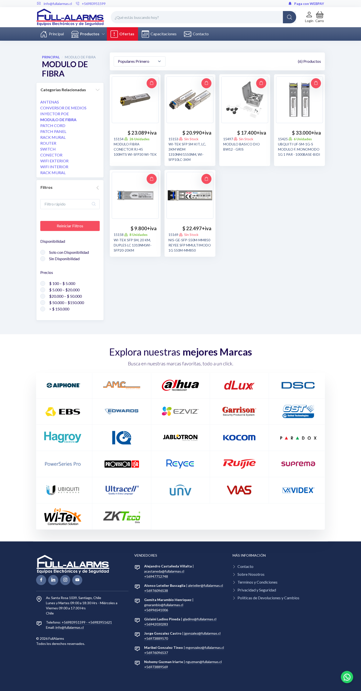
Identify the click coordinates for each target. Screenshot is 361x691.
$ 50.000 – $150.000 (66, 302)
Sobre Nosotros (250, 574)
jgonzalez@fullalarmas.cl (202, 633)
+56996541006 (156, 610)
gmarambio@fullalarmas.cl (163, 605)
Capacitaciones (163, 33)
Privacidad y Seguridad (256, 590)
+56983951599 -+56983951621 (87, 622)
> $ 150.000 (59, 309)
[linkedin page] (53, 580)
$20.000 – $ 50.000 (65, 296)
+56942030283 (156, 624)
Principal (55, 33)
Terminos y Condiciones (257, 582)
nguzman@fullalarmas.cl (204, 662)
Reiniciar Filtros (70, 225)
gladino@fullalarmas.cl (199, 619)
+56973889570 (156, 638)
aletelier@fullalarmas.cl (205, 585)
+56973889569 (156, 667)
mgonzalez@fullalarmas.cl (205, 647)
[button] (319, 17)
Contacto (200, 33)
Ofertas (126, 33)
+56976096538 (156, 591)
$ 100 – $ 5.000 (62, 283)
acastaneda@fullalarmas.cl (164, 571)
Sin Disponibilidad (64, 258)
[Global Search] (289, 17)
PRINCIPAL (51, 57)
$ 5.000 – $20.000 (64, 289)
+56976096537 (156, 653)
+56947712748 (156, 576)
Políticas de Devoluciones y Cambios (268, 597)
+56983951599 (94, 3)
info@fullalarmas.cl (70, 627)
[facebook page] (41, 580)
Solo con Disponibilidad (69, 252)
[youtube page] (77, 580)
